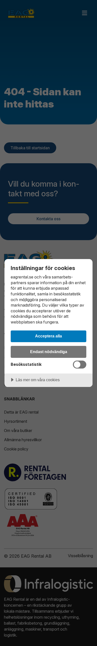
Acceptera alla (48, 336)
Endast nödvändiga (48, 351)
